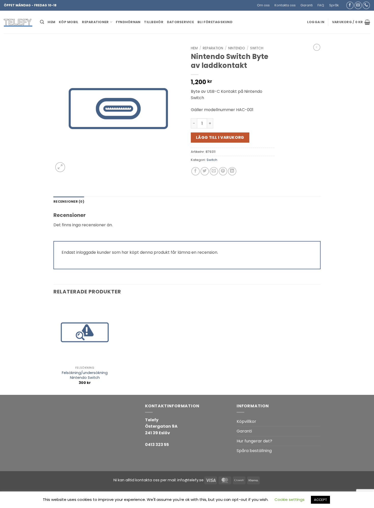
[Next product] (316, 47)
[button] (343, 3)
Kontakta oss (285, 5)
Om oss (263, 5)
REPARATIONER (95, 22)
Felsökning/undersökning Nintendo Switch (85, 375)
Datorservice (180, 22)
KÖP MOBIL (68, 22)
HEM (51, 22)
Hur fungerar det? (254, 441)
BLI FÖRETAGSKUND (215, 22)
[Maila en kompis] (214, 171)
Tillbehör (153, 22)
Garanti (306, 5)
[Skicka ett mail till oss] (358, 5)
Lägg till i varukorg (220, 137)
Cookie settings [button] (290, 499)
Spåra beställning (254, 451)
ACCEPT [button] (320, 499)
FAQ (321, 5)
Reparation (213, 48)
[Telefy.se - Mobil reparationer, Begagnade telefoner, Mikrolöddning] (18, 22)
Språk (334, 5)
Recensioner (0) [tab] (68, 201)
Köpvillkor (246, 421)
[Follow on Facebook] (350, 5)
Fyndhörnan (128, 22)
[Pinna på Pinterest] (223, 171)
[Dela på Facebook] (195, 171)
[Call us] (366, 5)
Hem (194, 48)
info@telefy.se (190, 480)
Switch (256, 48)
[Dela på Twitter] (204, 171)
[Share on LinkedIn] (232, 171)
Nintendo (236, 48)
